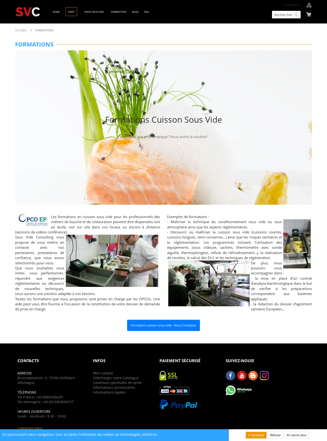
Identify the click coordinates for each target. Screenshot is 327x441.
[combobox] (286, 14)
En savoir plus (296, 435)
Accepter (257, 435)
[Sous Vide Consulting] (28, 12)
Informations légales (109, 392)
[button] (292, 5)
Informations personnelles (114, 387)
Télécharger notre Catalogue (116, 378)
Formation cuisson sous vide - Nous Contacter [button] (163, 325)
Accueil (21, 30)
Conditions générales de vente (117, 382)
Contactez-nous (29, 428)
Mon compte (103, 373)
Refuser (275, 435)
